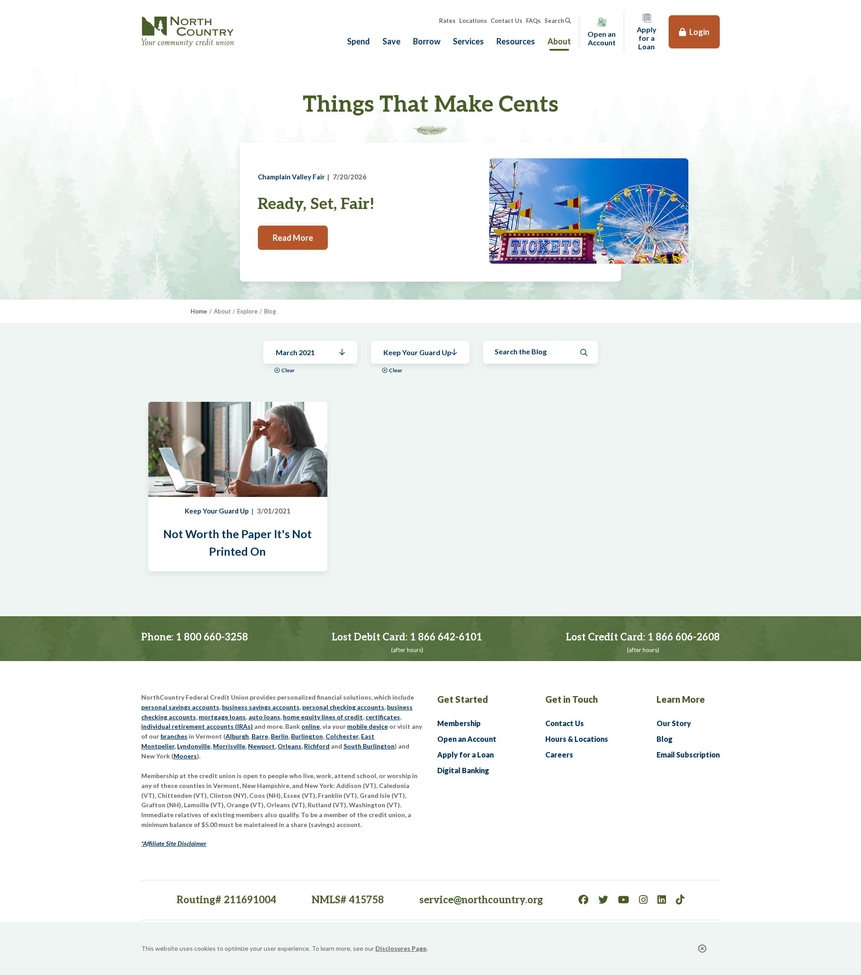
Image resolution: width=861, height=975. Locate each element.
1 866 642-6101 (446, 637)
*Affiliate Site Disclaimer (173, 843)
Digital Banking (463, 770)
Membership (459, 723)
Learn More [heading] (681, 699)
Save (391, 41)
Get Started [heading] (462, 699)
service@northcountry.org (481, 900)
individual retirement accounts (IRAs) (197, 726)
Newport (261, 746)
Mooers (185, 756)
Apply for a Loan (465, 754)
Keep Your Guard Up (217, 511)
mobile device (367, 726)
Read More (293, 238)
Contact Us (506, 20)
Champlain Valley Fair (291, 177)
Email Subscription (688, 754)
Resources (515, 41)
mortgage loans (222, 717)
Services (468, 41)
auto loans (264, 717)
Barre (260, 736)
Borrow (426, 41)
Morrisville (229, 746)
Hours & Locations (576, 739)
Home (199, 311)
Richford (317, 746)
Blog (665, 739)
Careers (559, 754)
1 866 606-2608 (684, 637)
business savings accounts (261, 707)
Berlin (279, 736)
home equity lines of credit (323, 717)
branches (174, 736)
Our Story (674, 723)
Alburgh (237, 736)
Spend (358, 41)
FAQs (533, 20)
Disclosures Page (400, 948)
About (559, 41)
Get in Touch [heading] (571, 699)
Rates (447, 20)
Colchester (342, 736)
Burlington (307, 736)
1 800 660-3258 (212, 637)
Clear (288, 370)
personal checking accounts (343, 707)
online (310, 726)
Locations (473, 20)
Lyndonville (193, 746)
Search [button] (554, 20)
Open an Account (466, 739)
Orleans (289, 746)
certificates (382, 717)
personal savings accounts (180, 707)
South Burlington (369, 746)
